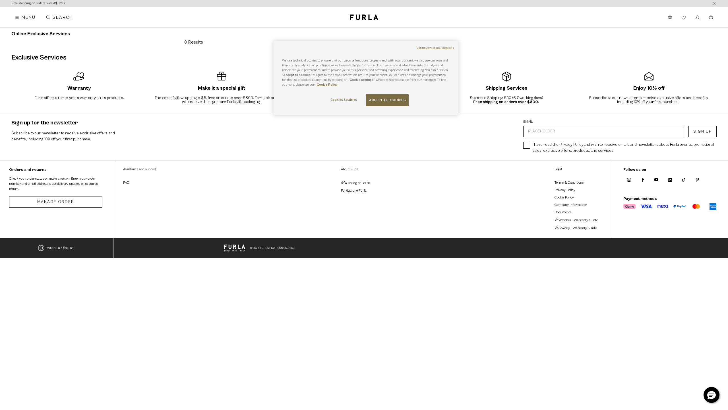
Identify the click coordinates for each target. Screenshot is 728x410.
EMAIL (528, 122)
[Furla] (364, 17)
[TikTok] (683, 179)
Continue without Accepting (435, 48)
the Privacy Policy (568, 144)
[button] (711, 395)
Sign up (702, 131)
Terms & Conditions (569, 182)
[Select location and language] (670, 17)
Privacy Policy (565, 190)
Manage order (55, 202)
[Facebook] (642, 179)
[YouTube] (656, 179)
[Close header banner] (714, 3)
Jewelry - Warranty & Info (578, 228)
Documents (563, 212)
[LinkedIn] (670, 179)
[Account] (697, 17)
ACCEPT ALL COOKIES (387, 100)
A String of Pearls (357, 183)
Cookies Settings (343, 100)
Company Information (571, 205)
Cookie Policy (564, 197)
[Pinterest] (697, 179)
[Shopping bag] (711, 17)
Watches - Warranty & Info (578, 220)
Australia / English (60, 248)
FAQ (126, 182)
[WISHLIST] (683, 17)
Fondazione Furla (354, 190)
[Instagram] (629, 179)
